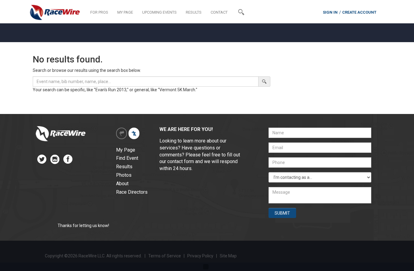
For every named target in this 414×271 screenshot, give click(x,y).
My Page (125, 150)
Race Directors (132, 192)
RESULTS (194, 12)
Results (124, 166)
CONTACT (219, 12)
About (122, 183)
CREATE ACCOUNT (359, 12)
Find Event (127, 158)
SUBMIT (282, 213)
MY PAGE (125, 12)
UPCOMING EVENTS (159, 12)
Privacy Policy (200, 255)
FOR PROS (99, 12)
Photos (124, 175)
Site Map (228, 255)
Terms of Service (164, 255)
